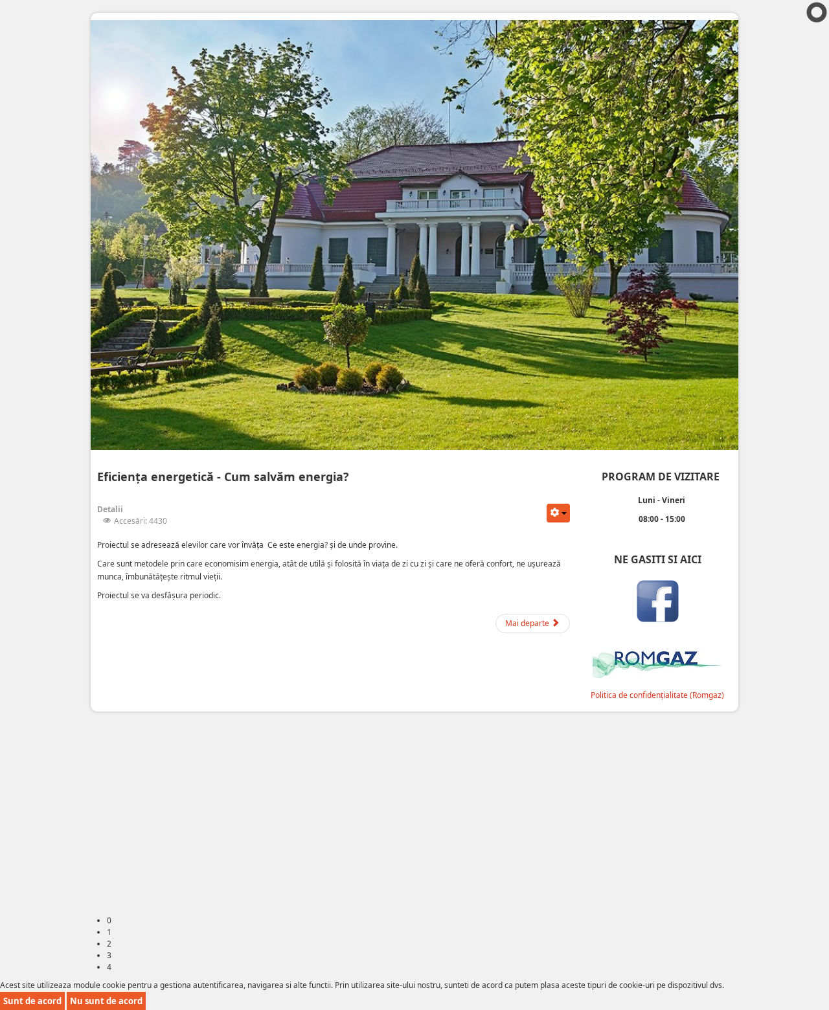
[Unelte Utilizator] (558, 513)
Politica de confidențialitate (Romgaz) (657, 695)
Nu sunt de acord (106, 1001)
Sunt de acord (32, 1001)
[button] (792, 973)
